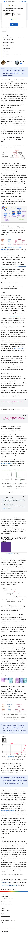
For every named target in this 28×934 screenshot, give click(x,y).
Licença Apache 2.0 (10, 883)
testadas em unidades (6, 463)
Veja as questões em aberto (6, 898)
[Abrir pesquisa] (16, 1)
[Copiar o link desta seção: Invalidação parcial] (13, 373)
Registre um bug (4, 896)
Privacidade (12, 927)
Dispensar (14, 20)
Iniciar (14, 24)
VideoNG (10, 75)
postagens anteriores (15, 316)
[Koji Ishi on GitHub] (21, 64)
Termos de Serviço (5, 927)
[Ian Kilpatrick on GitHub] (7, 64)
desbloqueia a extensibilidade (8, 810)
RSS (2, 922)
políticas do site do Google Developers (9, 885)
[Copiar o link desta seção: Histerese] (8, 515)
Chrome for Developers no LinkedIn (8, 920)
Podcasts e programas (5, 910)
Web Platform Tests (19, 348)
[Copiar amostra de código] (26, 400)
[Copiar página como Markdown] (3, 30)
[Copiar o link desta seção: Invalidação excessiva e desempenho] (24, 614)
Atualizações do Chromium (6, 904)
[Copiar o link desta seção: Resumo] (8, 837)
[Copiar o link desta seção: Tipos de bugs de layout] (19, 283)
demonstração (10, 553)
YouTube (2, 918)
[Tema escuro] (24, 400)
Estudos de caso (4, 906)
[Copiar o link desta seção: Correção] (8, 292)
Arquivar (3, 908)
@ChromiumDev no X (5, 916)
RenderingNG (6, 73)
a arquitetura (12, 73)
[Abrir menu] (2, 1)
